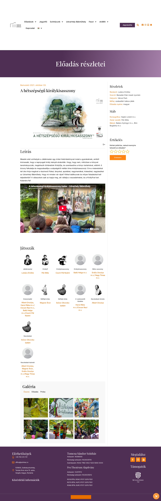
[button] (138, 25)
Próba (42, 392)
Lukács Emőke (28, 273)
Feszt (91, 22)
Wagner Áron (45, 303)
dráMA (102, 22)
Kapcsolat (30, 28)
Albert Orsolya (98, 303)
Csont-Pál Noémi (63, 273)
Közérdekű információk (25, 480)
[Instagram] (145, 25)
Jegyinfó (43, 22)
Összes (26, 392)
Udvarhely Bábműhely (76, 22)
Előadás (35, 392)
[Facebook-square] (143, 25)
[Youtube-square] (148, 25)
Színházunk (55, 22)
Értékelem (117, 157)
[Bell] (151, 25)
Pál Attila (45, 273)
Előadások (29, 22)
